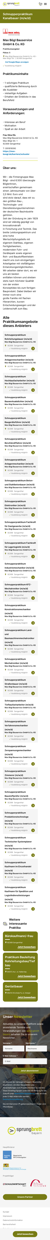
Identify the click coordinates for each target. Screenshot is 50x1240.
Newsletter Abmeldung (25, 1093)
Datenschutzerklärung (13, 1099)
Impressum (7, 1216)
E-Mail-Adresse (10, 1056)
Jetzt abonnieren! (30, 1070)
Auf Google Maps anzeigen (17, 62)
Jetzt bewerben (25, 1234)
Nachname (31, 1043)
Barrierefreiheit (9, 1224)
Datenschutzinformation (13, 1220)
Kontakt (6, 1212)
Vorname (7, 1043)
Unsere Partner (25, 1197)
